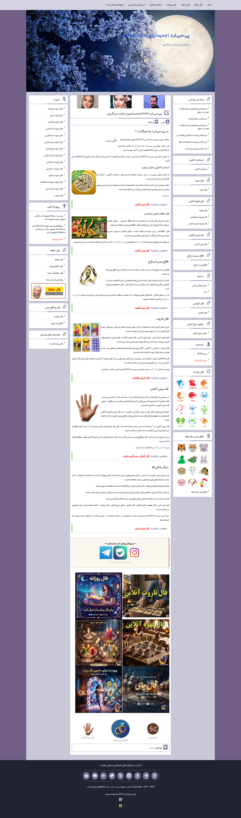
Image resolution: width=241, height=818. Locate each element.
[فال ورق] (98, 690)
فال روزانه (171, 4)
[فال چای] (145, 690)
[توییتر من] (112, 776)
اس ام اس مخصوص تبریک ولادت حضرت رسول (194, 110)
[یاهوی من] (154, 776)
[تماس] (120, 776)
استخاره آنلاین (156, 4)
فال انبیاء (203, 189)
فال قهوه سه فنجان (198, 216)
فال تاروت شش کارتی (53, 155)
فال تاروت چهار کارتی (53, 141)
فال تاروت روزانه (55, 108)
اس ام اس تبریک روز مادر (196, 148)
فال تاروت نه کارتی (54, 162)
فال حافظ (198, 4)
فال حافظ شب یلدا (55, 273)
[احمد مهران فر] (154, 102)
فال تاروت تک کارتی (54, 128)
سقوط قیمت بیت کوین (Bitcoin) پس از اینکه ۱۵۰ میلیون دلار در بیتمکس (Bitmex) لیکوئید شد (48, 229)
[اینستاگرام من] (129, 776)
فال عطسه (58, 316)
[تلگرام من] (146, 776)
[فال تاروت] (145, 596)
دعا (205, 292)
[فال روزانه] (98, 596)
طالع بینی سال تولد (199, 491)
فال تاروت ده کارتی (54, 168)
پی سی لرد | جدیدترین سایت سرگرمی (154, 35)
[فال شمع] (98, 643)
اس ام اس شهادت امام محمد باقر (193, 141)
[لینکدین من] (86, 776)
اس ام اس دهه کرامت (197, 118)
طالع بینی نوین (57, 323)
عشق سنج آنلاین (200, 333)
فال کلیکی (202, 312)
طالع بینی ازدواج (200, 264)
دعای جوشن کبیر (199, 285)
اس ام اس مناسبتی (136, 4)
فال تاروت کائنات (55, 121)
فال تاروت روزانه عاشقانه (51, 182)
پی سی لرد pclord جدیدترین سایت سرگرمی (134, 113)
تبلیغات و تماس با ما (114, 4)
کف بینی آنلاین (159, 447)
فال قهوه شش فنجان (198, 223)
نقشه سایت (110, 794)
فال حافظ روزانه (119, 241)
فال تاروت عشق (56, 175)
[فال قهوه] (145, 643)
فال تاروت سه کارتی (54, 135)
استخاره (165, 195)
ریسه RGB (202, 353)
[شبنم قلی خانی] (87, 102)
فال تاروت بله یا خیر (54, 188)
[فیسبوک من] (137, 776)
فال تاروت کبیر (56, 115)
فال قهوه (203, 210)
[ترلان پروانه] (121, 102)
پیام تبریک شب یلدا (54, 279)
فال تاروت (185, 4)
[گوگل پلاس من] (103, 776)
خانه (209, 4)
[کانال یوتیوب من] (95, 776)
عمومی (152, 747)
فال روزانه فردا (56, 343)
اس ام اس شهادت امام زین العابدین (192, 135)
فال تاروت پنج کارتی (54, 148)
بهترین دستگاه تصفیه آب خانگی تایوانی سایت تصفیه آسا (50, 217)
